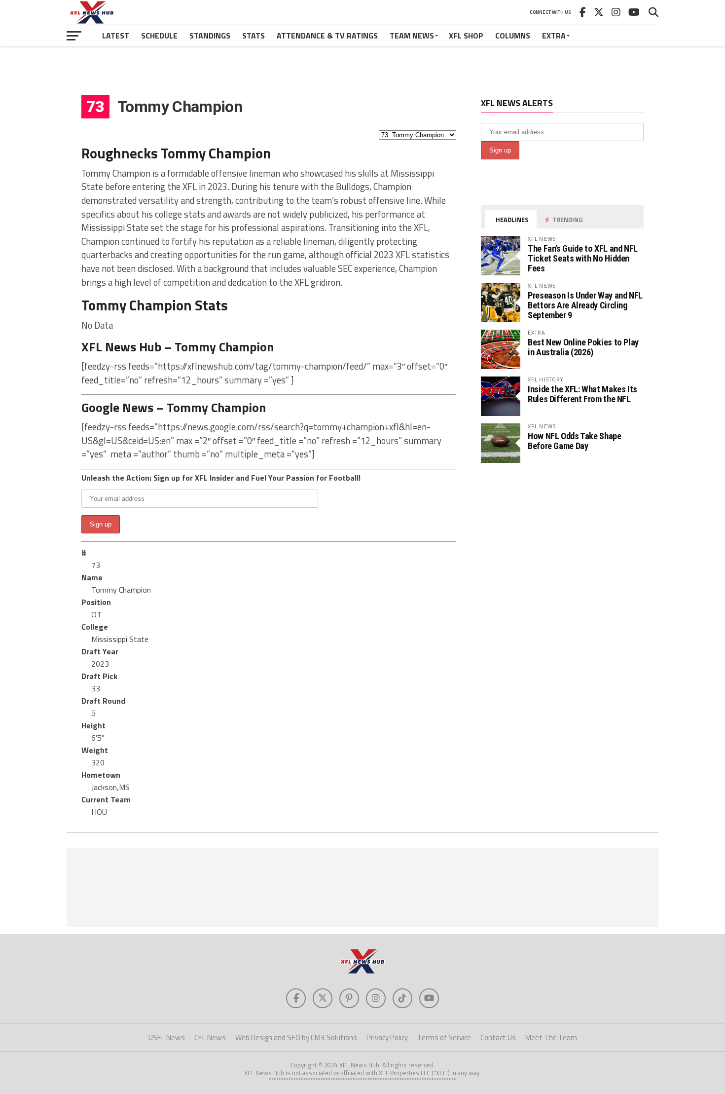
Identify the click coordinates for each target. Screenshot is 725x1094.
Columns (512, 35)
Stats (253, 35)
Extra (554, 35)
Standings (209, 35)
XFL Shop (466, 35)
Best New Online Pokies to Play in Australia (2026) (583, 347)
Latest (115, 35)
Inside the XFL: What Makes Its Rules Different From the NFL (582, 394)
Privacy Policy (387, 1037)
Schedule (159, 35)
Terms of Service (444, 1037)
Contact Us (498, 1037)
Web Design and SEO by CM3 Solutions (296, 1037)
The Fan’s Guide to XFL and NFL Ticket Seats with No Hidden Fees (583, 258)
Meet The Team (551, 1037)
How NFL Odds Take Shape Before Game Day (574, 441)
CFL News (210, 1037)
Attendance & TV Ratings (327, 35)
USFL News (166, 1037)
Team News (412, 35)
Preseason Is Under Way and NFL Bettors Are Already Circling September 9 (585, 305)
